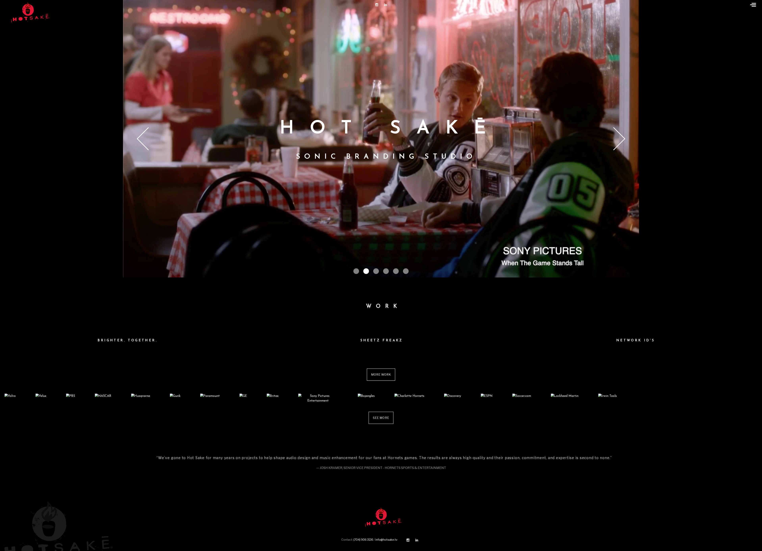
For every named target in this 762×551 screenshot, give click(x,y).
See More (381, 418)
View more (127, 341)
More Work (381, 374)
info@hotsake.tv (386, 539)
